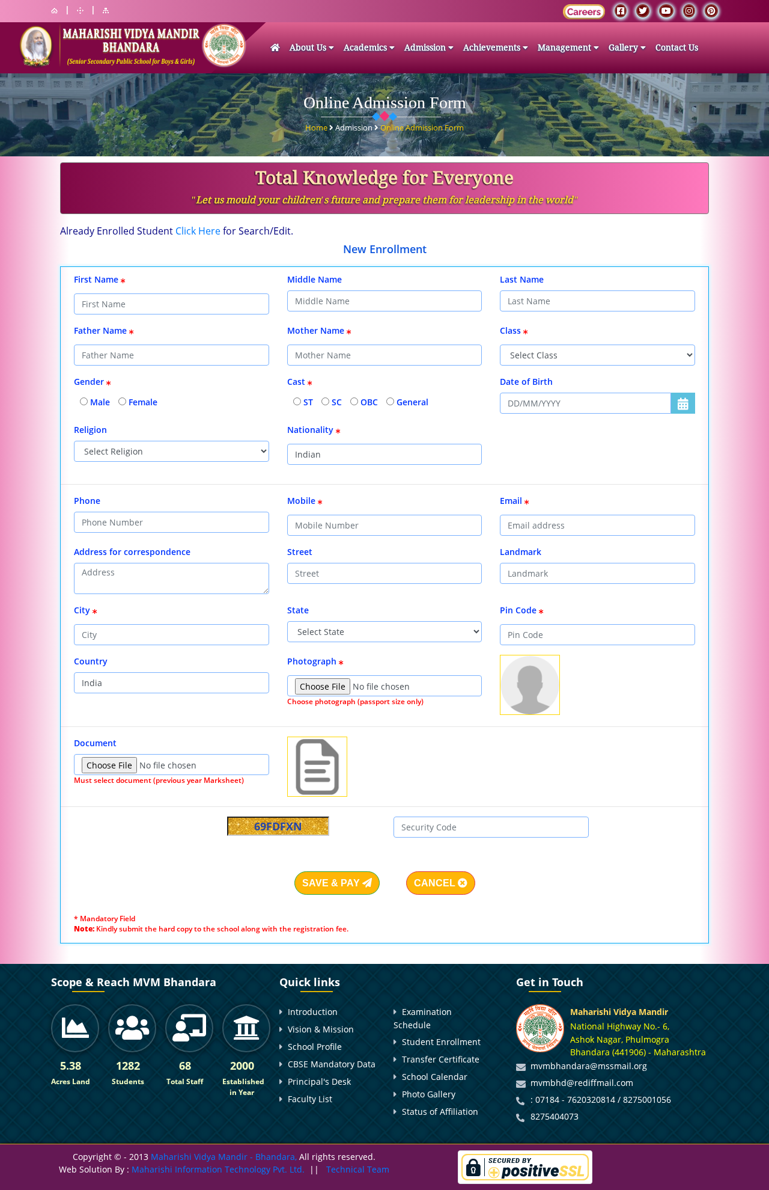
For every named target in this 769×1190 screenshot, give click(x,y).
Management (566, 47)
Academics (366, 47)
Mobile (302, 500)
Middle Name (314, 279)
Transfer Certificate (440, 1059)
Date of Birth (526, 381)
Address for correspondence (132, 551)
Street (299, 551)
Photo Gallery (428, 1094)
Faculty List (310, 1099)
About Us (309, 47)
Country (91, 661)
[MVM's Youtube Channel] (666, 10)
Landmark (520, 551)
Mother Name (317, 330)
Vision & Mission (321, 1029)
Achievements (493, 47)
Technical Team (357, 1169)
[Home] (54, 10)
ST (307, 402)
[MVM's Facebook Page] (621, 10)
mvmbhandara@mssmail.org (588, 1066)
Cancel (436, 883)
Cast (297, 381)
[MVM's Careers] (584, 11)
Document (96, 743)
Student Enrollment (441, 1041)
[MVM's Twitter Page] (642, 10)
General (411, 402)
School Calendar (434, 1076)
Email (512, 500)
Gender (90, 381)
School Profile (315, 1046)
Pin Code (519, 610)
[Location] (80, 10)
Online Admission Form (422, 127)
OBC (368, 402)
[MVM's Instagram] (689, 10)
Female (141, 402)
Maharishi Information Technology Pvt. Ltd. (217, 1169)
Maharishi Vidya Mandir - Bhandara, (224, 1156)
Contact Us (676, 47)
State (298, 610)
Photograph (313, 661)
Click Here (197, 231)
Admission (426, 47)
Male (99, 402)
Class (511, 330)
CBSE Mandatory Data (331, 1064)
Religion (90, 429)
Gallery (624, 47)
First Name (97, 279)
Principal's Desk (319, 1081)
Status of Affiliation (440, 1111)
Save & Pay (332, 883)
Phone (87, 500)
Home (317, 127)
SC (335, 402)
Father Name (101, 330)
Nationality (311, 429)
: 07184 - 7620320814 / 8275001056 (600, 1099)
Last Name (522, 279)
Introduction (313, 1011)
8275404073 (554, 1116)
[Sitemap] (106, 10)
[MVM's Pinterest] (711, 10)
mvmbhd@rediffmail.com (581, 1082)
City (83, 610)
